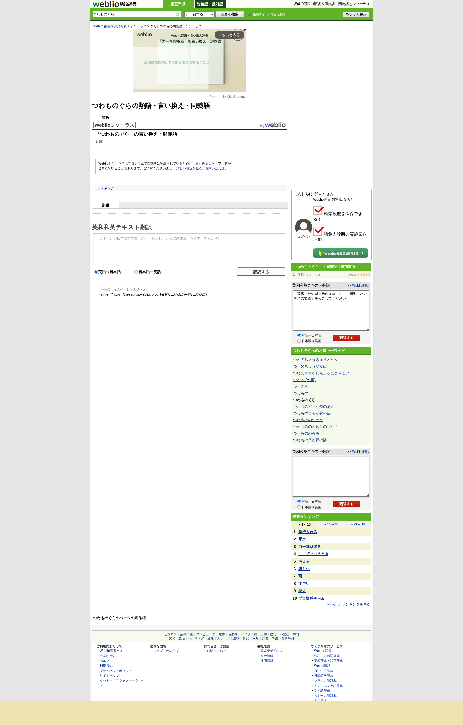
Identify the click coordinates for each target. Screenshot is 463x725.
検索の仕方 (108, 655)
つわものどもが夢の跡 (312, 413)
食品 (246, 638)
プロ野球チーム (311, 598)
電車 (222, 634)
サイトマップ (109, 675)
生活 (181, 638)
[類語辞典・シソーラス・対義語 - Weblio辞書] (105, 6)
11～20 (331, 524)
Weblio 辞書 (102, 26)
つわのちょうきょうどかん (315, 359)
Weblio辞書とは (111, 650)
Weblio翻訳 (322, 665)
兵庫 (301, 274)
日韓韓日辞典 (323, 675)
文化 (172, 638)
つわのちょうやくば (310, 366)
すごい (304, 583)
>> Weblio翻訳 (358, 285)
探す (302, 591)
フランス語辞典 (325, 680)
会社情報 (266, 655)
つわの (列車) (304, 380)
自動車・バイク (239, 634)
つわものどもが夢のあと (313, 406)
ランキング (105, 188)
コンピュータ (205, 634)
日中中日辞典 (323, 670)
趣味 (210, 638)
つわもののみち (306, 433)
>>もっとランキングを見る (348, 604)
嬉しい (304, 569)
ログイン (303, 236)
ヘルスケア (196, 638)
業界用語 (186, 634)
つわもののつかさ (308, 420)
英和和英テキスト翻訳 (122, 227)
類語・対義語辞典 (327, 655)
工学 (263, 634)
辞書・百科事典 (283, 638)
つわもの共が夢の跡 (310, 440)
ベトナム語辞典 (325, 695)
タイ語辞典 (322, 690)
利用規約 (106, 665)
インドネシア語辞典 (328, 685)
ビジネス (170, 634)
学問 (296, 634)
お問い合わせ (215, 168)
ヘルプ (104, 660)
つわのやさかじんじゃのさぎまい (321, 373)
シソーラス (138, 26)
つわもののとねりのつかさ (315, 426)
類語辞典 (178, 4)
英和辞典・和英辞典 (328, 660)
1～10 (304, 524)
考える (304, 561)
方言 (265, 638)
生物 (236, 638)
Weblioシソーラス (115, 125)
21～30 (357, 524)
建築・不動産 (279, 634)
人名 (255, 638)
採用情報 (266, 660)
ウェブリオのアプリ (167, 650)
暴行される (307, 532)
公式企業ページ (271, 650)
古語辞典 (320, 700)
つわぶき (300, 386)
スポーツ (223, 638)
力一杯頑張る (309, 546)
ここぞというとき (313, 554)
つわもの (300, 393)
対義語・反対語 (210, 4)
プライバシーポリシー (116, 670)
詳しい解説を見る (189, 168)
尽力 (302, 539)
